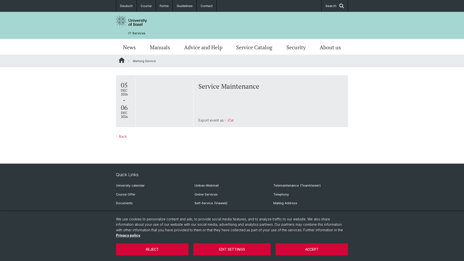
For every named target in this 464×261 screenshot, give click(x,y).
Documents (124, 203)
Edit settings (232, 249)
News (129, 47)
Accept (312, 249)
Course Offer (126, 194)
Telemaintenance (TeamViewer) (297, 185)
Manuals (160, 47)
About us (330, 47)
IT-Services (136, 33)
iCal (230, 120)
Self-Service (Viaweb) (211, 203)
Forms (164, 6)
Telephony (281, 194)
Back (122, 136)
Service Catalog (254, 47)
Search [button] (331, 6)
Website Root (121, 60)
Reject (152, 249)
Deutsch (126, 6)
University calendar (130, 185)
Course (146, 6)
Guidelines (185, 6)
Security (296, 47)
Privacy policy (128, 235)
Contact (207, 6)
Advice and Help (203, 47)
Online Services (206, 194)
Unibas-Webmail (207, 185)
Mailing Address (285, 203)
